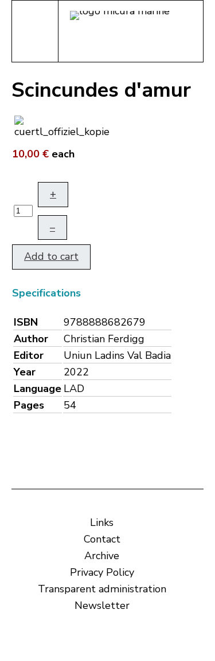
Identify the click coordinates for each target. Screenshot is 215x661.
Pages (29, 405)
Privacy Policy (102, 572)
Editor (29, 355)
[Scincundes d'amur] (62, 126)
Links (102, 522)
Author (31, 339)
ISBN (26, 322)
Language (37, 388)
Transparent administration (102, 589)
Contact (102, 539)
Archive (101, 556)
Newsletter (102, 605)
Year (25, 372)
